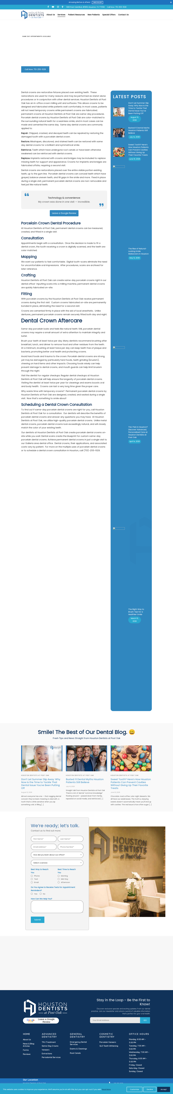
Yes (35, 894)
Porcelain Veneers (107, 1042)
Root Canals (75, 1053)
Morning (64, 876)
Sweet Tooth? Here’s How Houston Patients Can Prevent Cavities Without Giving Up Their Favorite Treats (138, 149)
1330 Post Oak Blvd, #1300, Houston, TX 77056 (85, 7)
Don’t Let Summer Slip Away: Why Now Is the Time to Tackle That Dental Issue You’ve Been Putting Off (138, 108)
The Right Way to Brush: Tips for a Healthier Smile (136, 612)
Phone (37, 876)
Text (36, 879)
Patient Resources (76, 14)
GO (145, 1020)
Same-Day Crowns (50, 1046)
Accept (164, 1089)
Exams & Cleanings (78, 1049)
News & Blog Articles (28, 1044)
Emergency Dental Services (78, 1043)
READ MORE (98, 2)
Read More (106, 1089)
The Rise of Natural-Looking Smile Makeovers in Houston (138, 251)
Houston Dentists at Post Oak (35, 775)
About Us (50, 14)
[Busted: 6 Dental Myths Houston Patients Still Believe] (86, 758)
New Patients (94, 14)
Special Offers (108, 14)
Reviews (26, 1054)
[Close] (171, 2)
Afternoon (65, 882)
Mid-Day (64, 879)
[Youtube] (53, 7)
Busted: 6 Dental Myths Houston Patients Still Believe (138, 130)
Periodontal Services (51, 1057)
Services (61, 14)
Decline (150, 1089)
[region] (86, 1088)
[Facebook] (48, 7)
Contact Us (123, 14)
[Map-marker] (62, 7)
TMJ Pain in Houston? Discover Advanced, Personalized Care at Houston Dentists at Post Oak (138, 432)
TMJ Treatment (49, 1042)
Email (36, 882)
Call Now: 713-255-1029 (116, 7)
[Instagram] (58, 7)
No (44, 894)
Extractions (47, 1053)
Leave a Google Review (46, 1020)
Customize (134, 1089)
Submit (37, 919)
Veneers (45, 1050)
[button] (35, 69)
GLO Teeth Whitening (108, 1046)
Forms (26, 1050)
